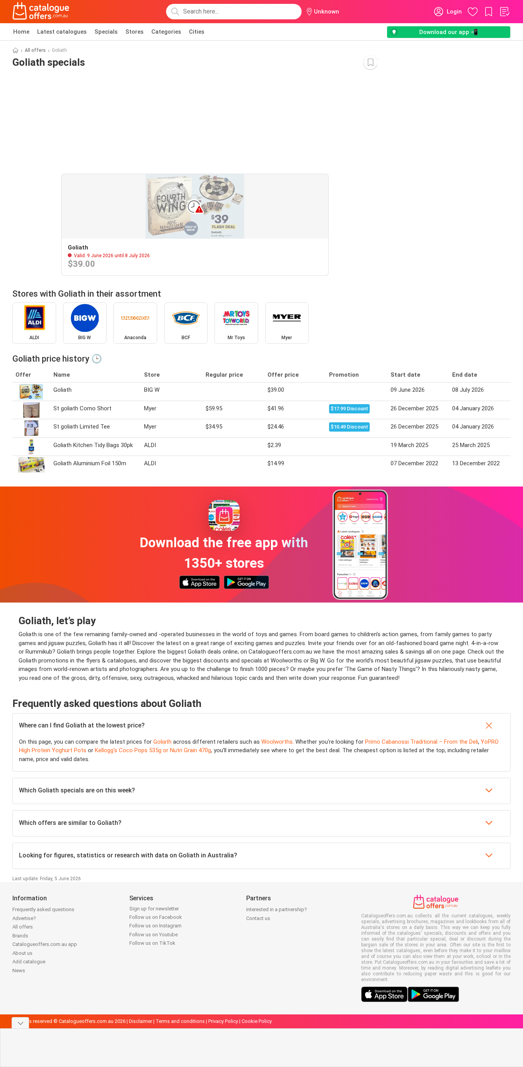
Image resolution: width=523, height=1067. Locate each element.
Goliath (162, 741)
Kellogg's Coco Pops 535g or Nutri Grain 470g (153, 750)
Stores (134, 31)
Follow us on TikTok (152, 943)
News (18, 970)
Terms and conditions (180, 1021)
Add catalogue (28, 962)
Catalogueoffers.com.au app (44, 944)
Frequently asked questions (43, 909)
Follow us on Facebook (155, 917)
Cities (196, 31)
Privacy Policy (223, 1021)
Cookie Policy (257, 1021)
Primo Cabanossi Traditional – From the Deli (421, 741)
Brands (20, 936)
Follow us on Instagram (155, 926)
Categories (166, 31)
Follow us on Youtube (153, 934)
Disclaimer (140, 1021)
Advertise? (24, 918)
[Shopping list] (504, 11)
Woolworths (277, 741)
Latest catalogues (62, 31)
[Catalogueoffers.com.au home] (41, 11)
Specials (106, 31)
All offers (35, 50)
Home (21, 31)
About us (22, 953)
